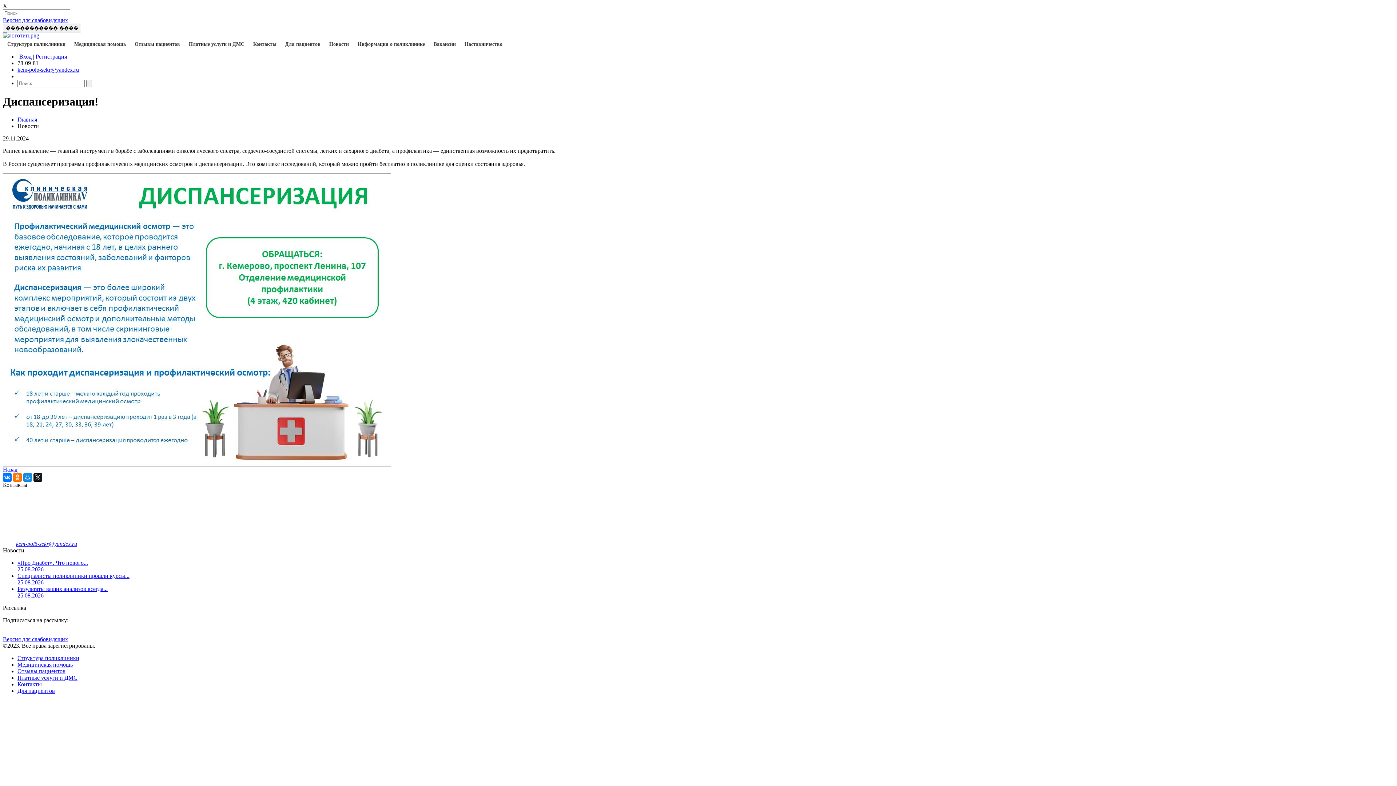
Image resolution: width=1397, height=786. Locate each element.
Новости (339, 44)
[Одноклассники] (17, 477)
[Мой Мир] (27, 477)
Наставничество (483, 44)
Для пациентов (303, 44)
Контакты (264, 44)
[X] (37, 477)
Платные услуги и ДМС (216, 44)
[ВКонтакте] (7, 477)
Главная (27, 119)
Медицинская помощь (100, 44)
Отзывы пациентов (157, 44)
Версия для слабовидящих (35, 20)
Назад (10, 470)
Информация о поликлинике (391, 44)
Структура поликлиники (36, 44)
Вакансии (445, 44)
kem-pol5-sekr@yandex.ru (48, 70)
